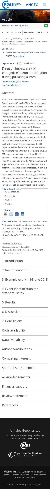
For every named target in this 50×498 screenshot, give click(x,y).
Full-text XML (10, 196)
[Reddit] (11, 214)
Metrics (40, 32)
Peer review (29, 32)
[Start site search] (46, 26)
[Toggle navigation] (44, 4)
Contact (10, 484)
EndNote (9, 204)
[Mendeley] (5, 214)
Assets (18, 32)
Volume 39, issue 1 (19, 26)
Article (10, 32)
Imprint (20, 484)
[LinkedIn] (22, 214)
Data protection (34, 484)
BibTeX (8, 200)
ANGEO (32, 4)
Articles (5, 26)
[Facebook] (17, 214)
